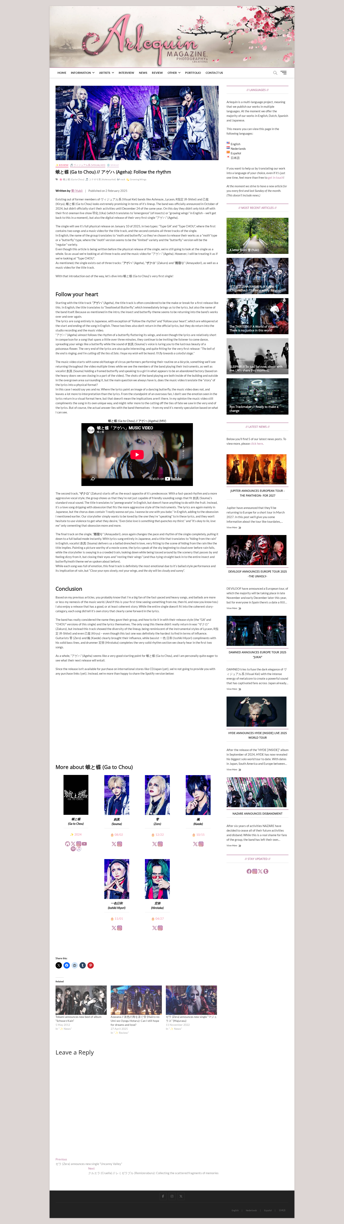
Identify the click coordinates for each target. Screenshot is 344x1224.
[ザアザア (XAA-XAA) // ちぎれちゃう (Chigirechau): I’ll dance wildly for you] (257, 276)
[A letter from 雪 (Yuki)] (257, 236)
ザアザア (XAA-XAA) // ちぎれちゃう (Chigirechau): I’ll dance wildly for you (255, 288)
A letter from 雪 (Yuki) (244, 250)
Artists (104, 72)
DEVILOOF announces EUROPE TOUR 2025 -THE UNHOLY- (257, 574)
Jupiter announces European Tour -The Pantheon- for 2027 (258, 493)
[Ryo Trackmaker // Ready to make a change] (257, 396)
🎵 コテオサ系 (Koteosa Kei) (100, 179)
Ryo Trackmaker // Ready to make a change (254, 408)
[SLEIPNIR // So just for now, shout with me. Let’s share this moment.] (257, 356)
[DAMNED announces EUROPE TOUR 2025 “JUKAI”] (256, 631)
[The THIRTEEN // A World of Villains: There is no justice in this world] (257, 316)
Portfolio (193, 72)
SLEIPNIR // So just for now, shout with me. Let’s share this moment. (256, 368)
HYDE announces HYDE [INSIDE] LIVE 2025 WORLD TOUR (257, 735)
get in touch (275, 177)
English (235, 1210)
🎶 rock (121, 179)
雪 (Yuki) (77, 190)
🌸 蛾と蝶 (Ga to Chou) (71, 179)
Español (268, 1210)
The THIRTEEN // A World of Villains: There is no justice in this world (254, 328)
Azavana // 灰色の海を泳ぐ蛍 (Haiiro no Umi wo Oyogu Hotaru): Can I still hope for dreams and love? (135, 1020)
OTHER (172, 72)
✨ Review (62, 165)
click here (256, 443)
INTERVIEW (126, 72)
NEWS (143, 72)
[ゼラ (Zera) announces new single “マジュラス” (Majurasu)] (191, 1000)
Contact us (214, 72)
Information (81, 72)
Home (62, 72)
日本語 (282, 1210)
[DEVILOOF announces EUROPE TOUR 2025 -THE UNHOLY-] (256, 550)
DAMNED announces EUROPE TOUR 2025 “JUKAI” (257, 654)
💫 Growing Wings (136, 179)
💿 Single (113, 165)
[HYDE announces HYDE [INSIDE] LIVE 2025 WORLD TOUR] (256, 712)
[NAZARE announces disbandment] (256, 792)
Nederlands (251, 1210)
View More (232, 527)
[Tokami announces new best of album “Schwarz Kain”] (81, 1000)
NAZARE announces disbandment (257, 813)
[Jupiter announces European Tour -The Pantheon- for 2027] (256, 469)
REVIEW (157, 72)
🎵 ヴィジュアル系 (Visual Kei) (87, 165)
